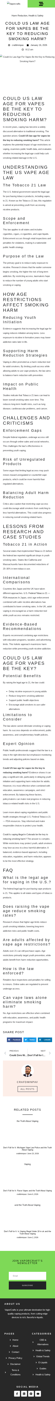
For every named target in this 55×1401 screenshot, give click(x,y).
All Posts (27, 1089)
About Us (12, 1304)
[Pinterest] (31, 1394)
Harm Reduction (19, 15)
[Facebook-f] (17, 1394)
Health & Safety (35, 15)
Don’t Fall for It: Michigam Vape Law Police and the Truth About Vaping (27, 1148)
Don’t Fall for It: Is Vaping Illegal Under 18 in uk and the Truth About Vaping (27, 1232)
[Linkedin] (24, 1394)
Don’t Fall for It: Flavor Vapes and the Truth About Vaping (27, 1191)
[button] (14, 1040)
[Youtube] (38, 1394)
